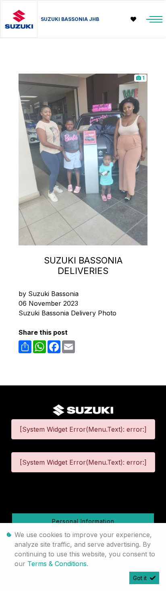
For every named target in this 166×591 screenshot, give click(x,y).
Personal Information (83, 521)
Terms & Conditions (57, 564)
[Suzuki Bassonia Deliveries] (83, 159)
